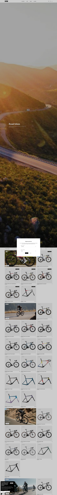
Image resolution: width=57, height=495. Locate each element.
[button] (1, 494)
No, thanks (3, 491)
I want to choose (7, 491)
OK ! (12, 491)
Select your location (22, 245)
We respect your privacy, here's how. (4, 489)
